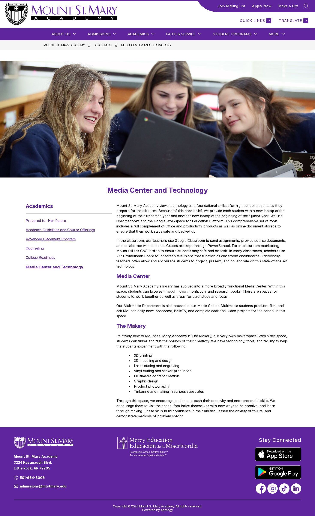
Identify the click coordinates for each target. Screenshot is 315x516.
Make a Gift (288, 6)
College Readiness (40, 257)
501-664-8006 (32, 477)
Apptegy (167, 510)
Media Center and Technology (146, 45)
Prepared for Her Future (46, 220)
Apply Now (262, 6)
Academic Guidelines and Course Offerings (60, 230)
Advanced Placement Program (51, 239)
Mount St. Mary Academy (64, 45)
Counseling (35, 248)
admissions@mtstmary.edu (43, 486)
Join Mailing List (231, 6)
